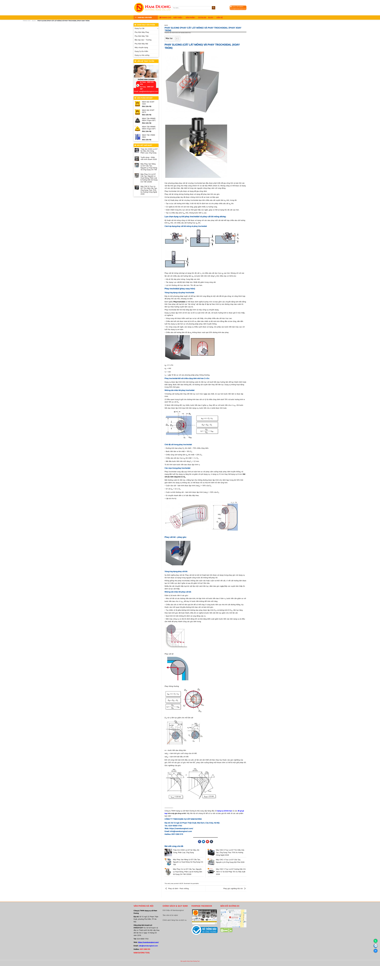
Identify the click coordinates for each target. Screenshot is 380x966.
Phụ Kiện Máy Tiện (142, 36)
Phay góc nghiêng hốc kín (233, 888)
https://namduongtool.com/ (148, 942)
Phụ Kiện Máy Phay (142, 32)
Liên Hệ (219, 18)
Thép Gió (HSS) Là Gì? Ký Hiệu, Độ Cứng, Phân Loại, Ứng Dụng (149, 151)
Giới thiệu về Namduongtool (173, 910)
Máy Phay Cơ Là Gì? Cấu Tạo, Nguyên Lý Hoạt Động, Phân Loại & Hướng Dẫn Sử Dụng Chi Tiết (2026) (149, 178)
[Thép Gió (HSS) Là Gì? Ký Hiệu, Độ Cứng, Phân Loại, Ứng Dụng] (168, 852)
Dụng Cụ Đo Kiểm (141, 51)
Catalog (202, 18)
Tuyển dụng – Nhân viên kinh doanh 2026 (149, 158)
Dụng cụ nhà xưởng (142, 55)
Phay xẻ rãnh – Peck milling (178, 888)
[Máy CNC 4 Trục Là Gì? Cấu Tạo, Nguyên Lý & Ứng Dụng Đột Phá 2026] (211, 862)
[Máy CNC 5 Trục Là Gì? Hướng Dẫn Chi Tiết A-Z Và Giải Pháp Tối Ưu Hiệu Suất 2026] (211, 871)
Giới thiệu (177, 18)
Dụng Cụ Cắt (139, 28)
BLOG (34, 20)
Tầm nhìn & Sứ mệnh (170, 915)
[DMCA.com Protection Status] (226, 930)
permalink (196, 883)
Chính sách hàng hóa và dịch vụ (174, 920)
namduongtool (186, 32)
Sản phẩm (190, 18)
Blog (210, 18)
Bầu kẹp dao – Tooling (143, 40)
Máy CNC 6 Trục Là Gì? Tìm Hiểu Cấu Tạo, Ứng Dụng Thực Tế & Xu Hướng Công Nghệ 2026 (149, 190)
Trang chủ (166, 18)
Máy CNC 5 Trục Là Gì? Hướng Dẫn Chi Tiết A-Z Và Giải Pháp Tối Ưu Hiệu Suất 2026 (231, 871)
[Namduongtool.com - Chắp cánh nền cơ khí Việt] (153, 7)
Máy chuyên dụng (141, 47)
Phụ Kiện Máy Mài (141, 44)
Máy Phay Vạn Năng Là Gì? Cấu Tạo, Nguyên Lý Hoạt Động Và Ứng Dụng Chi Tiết (149, 167)
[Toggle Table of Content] (176, 38)
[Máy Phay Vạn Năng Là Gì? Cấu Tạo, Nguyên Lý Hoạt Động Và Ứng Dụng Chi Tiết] (168, 862)
